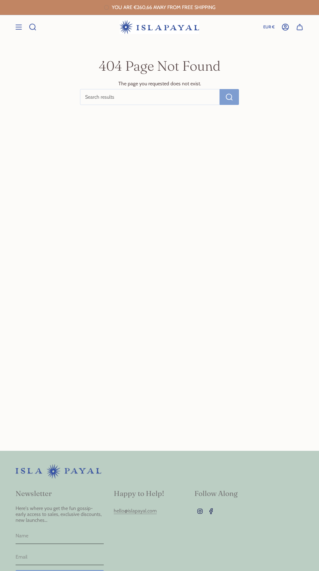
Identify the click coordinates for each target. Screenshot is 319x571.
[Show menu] (18, 27)
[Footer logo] (58, 471)
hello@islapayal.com (135, 511)
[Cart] (300, 27)
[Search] (229, 97)
